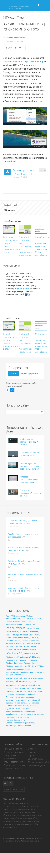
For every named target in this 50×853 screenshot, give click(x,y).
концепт (40, 672)
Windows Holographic (14, 663)
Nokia (37, 635)
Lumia (26, 632)
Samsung (9, 646)
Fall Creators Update (14, 624)
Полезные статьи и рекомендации (20, 697)
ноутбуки (9, 682)
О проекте (33, 748)
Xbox (34, 666)
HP (33, 624)
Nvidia (8, 638)
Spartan (33, 646)
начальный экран (35, 678)
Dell (29, 622)
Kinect (8, 632)
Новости (32, 752)
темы (40, 691)
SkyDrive (18, 646)
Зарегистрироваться (30, 373)
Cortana (9, 622)
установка (10, 694)
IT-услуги (9, 706)
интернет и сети (21, 706)
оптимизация (11, 685)
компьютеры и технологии (18, 717)
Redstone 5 (20, 643)
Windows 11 (23, 660)
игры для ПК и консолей (16, 703)
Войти (13, 373)
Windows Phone (12, 666)
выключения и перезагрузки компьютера (24, 61)
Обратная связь (35, 759)
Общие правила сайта (38, 762)
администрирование (15, 669)
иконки (33, 672)
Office (14, 638)
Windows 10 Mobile (30, 657)
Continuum (36, 619)
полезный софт (34, 703)
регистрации (23, 288)
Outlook (17, 641)
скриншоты (24, 688)
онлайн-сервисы (12, 714)
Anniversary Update (24, 616)
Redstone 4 (10, 643)
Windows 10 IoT (12, 657)
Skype (26, 646)
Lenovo (15, 632)
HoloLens (27, 624)
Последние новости (12, 748)
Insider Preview (15, 627)
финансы (33, 706)
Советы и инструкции (13, 752)
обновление (22, 681)
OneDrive (34, 638)
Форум (31, 755)
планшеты (22, 685)
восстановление (12, 672)
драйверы (25, 672)
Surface (9, 649)
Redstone (35, 641)
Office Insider (23, 638)
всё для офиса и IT (32, 700)
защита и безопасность (15, 720)
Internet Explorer (32, 628)
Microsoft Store (27, 635)
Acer (7, 616)
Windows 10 (14, 653)
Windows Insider (31, 663)
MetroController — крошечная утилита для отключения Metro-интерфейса (42, 246)
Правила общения (36, 765)
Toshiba (33, 649)
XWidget (40, 666)
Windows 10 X (11, 660)
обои (33, 682)
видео (27, 669)
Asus (29, 619)
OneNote (9, 641)
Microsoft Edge (12, 635)
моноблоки (18, 675)
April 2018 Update (13, 619)
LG (20, 632)
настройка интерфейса (16, 678)
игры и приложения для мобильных (21, 711)
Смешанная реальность (16, 691)
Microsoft (34, 632)
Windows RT (25, 666)
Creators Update (19, 622)
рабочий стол (34, 685)
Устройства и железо (13, 768)
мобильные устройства (25, 694)
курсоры (9, 675)
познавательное (24, 726)
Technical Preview (21, 649)
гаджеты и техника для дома (18, 709)
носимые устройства (14, 700)
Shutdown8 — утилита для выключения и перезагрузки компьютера (25, 246)
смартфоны (36, 688)
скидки (8, 688)
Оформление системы (14, 765)
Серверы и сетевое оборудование (20, 723)
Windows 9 (34, 660)
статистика (31, 691)
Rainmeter (26, 641)
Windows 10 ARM (31, 654)
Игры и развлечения (13, 761)
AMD (13, 616)
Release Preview (33, 643)
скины (15, 688)
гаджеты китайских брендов (32, 714)
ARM (23, 619)
